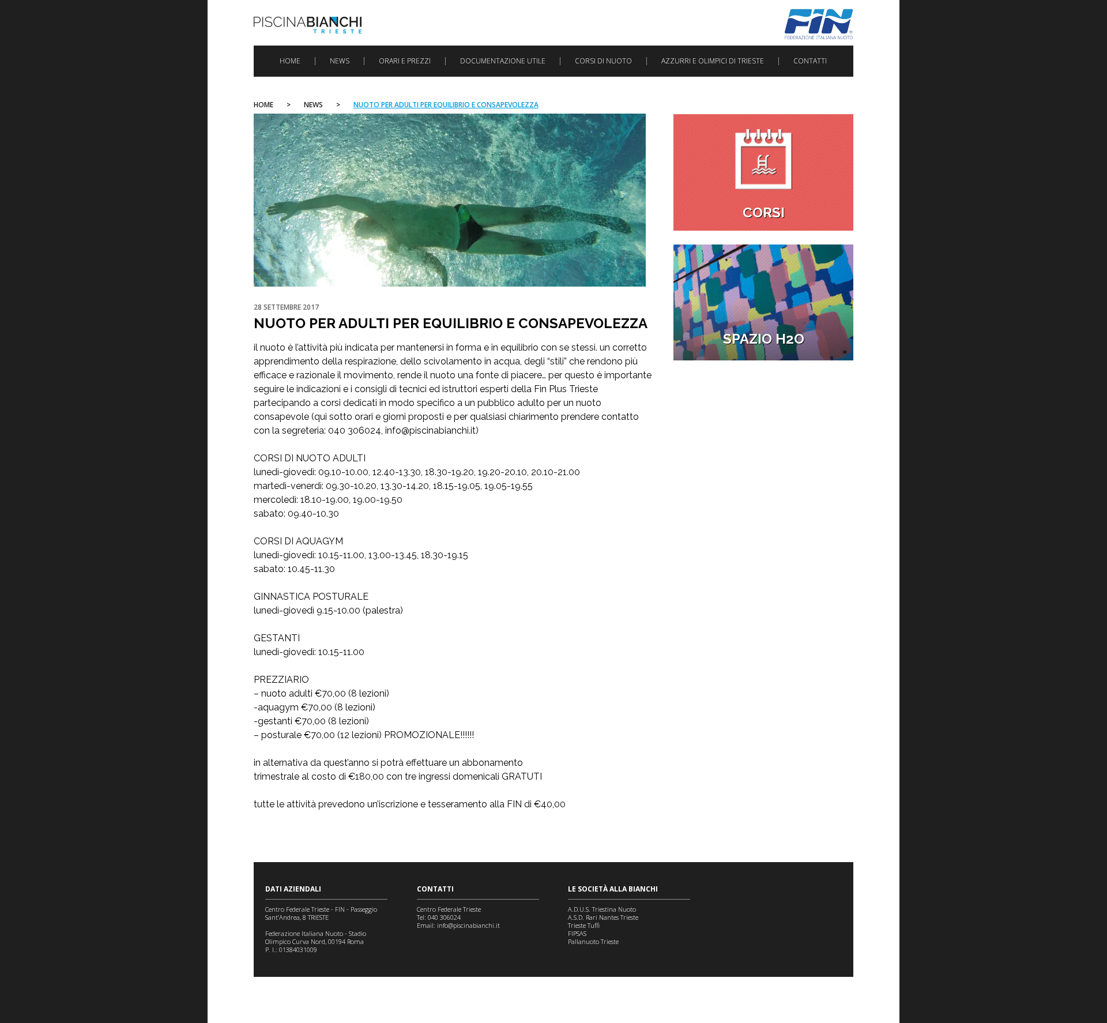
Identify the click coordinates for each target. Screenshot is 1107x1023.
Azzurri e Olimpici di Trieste (712, 61)
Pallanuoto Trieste (593, 941)
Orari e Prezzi (405, 61)
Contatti (810, 61)
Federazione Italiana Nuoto (819, 24)
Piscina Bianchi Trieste (308, 25)
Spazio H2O (763, 338)
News (339, 61)
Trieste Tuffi (584, 925)
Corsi (764, 212)
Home (290, 61)
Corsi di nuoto (603, 61)
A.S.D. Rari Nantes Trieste (603, 917)
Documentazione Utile (502, 61)
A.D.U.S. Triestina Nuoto (602, 909)
